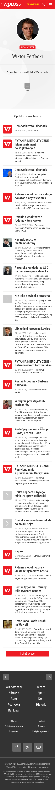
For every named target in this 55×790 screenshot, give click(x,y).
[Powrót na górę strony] (49, 677)
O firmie (13, 721)
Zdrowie (14, 693)
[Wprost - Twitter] (27, 747)
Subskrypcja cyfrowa (14, 726)
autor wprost (27, 47)
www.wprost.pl (25, 782)
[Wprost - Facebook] (16, 747)
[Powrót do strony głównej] (6, 677)
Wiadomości (14, 687)
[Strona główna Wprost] (12, 4)
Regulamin (13, 731)
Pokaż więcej (27, 653)
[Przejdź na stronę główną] (1, 4)
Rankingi (13, 710)
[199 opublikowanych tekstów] (27, 86)
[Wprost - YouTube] (38, 747)
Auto (14, 699)
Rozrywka (14, 704)
